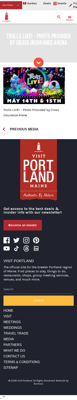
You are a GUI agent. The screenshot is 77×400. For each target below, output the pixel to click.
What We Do (14, 350)
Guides (32, 3)
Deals (47, 3)
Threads (26, 248)
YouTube (6, 248)
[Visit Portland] (6, 16)
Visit (7, 316)
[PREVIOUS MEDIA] (4, 129)
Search (38, 300)
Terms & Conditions (21, 362)
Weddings (12, 327)
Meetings (12, 322)
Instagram (26, 240)
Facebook (6, 240)
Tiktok (16, 248)
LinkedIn (36, 248)
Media (8, 339)
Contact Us (14, 356)
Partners (12, 345)
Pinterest (36, 240)
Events (62, 3)
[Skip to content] (39, 62)
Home (8, 310)
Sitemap (10, 367)
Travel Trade (16, 333)
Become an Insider (22, 225)
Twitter (16, 240)
